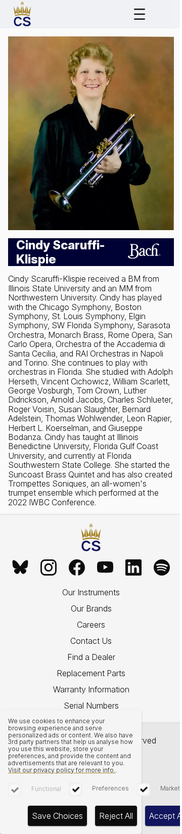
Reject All (116, 816)
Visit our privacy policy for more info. (61, 770)
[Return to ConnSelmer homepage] (22, 14)
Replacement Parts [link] (91, 673)
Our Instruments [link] (91, 592)
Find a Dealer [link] (91, 657)
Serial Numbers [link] (91, 705)
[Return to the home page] (91, 538)
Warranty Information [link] (91, 689)
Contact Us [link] (91, 641)
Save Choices (57, 816)
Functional (46, 789)
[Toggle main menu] (139, 14)
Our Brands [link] (91, 608)
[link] (20, 567)
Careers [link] (91, 625)
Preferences (110, 788)
